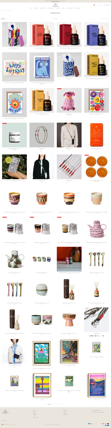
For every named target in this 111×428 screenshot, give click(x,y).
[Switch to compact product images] (4, 19)
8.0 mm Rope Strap (96, 333)
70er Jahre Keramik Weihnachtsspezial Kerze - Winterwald (69, 242)
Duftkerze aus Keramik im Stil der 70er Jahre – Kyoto (42, 212)
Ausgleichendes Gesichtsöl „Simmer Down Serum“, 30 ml (96, 78)
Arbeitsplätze (65, 410)
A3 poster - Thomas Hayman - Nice (41, 398)
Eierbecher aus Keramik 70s (42, 272)
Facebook (64, 413)
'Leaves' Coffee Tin (69, 78)
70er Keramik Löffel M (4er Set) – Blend (96, 272)
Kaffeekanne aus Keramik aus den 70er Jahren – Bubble (96, 242)
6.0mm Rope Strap (69, 180)
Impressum (34, 413)
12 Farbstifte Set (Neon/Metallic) (96, 148)
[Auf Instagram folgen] (4, 420)
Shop (7, 10)
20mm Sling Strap (42, 180)
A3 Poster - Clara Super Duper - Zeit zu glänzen (42, 368)
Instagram (64, 411)
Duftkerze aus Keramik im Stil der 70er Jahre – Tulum (69, 212)
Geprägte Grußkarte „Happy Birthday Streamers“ (14, 82)
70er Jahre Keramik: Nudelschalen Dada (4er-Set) (41, 333)
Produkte (10, 10)
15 (59, 403)
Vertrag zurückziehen (36, 417)
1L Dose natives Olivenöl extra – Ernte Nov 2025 (14, 180)
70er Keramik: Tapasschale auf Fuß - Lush (69, 333)
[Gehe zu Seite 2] (62, 403)
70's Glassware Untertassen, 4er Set (96, 180)
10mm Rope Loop (42, 148)
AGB (33, 416)
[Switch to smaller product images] (3, 19)
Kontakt (34, 410)
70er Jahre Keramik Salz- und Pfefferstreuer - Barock (69, 272)
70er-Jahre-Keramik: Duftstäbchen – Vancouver (14, 333)
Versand (34, 411)
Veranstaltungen (65, 414)
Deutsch (13, 424)
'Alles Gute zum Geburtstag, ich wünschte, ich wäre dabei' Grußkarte (42, 83)
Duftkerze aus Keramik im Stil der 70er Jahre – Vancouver (97, 212)
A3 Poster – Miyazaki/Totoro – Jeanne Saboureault (14, 390)
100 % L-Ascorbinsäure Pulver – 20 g (14, 148)
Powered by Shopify (56, 424)
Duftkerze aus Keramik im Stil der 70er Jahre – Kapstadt (14, 212)
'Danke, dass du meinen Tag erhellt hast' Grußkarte (14, 118)
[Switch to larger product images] (1, 19)
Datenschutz (34, 414)
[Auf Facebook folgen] (2, 420)
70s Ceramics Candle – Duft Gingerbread (42, 242)
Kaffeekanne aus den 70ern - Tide (14, 272)
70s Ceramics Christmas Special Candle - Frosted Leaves (14, 242)
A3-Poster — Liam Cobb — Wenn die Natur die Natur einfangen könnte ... (69, 391)
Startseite (3, 10)
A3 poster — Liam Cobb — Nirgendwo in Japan (96, 398)
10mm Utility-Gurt (69, 148)
